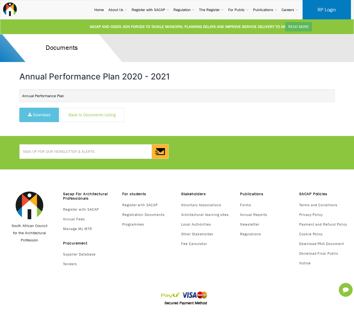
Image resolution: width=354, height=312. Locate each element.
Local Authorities (196, 224)
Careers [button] (290, 9)
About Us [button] (117, 9)
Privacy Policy (311, 215)
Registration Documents (143, 215)
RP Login (326, 9)
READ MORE (298, 26)
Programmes (133, 224)
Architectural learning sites (205, 215)
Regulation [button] (183, 9)
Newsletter (249, 224)
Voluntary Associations (201, 205)
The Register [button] (211, 9)
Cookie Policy (311, 234)
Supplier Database (79, 254)
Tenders (70, 264)
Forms (245, 205)
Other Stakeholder (197, 234)
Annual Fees (74, 219)
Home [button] (99, 9)
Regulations (250, 234)
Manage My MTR (77, 229)
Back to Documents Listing (92, 114)
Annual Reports (253, 215)
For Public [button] (238, 9)
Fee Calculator (194, 244)
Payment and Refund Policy (323, 224)
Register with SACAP (81, 209)
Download (41, 114)
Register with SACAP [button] (150, 9)
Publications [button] (265, 9)
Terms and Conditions (318, 205)
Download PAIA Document (321, 244)
